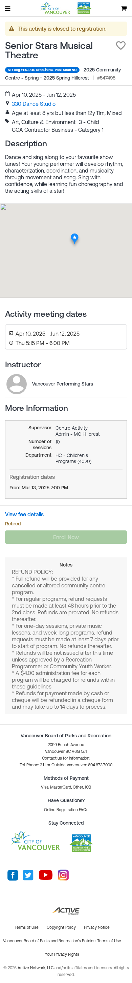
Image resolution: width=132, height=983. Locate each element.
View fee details (24, 514)
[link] (34, 104)
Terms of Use (109, 941)
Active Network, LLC (36, 967)
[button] (121, 45)
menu (8, 8)
